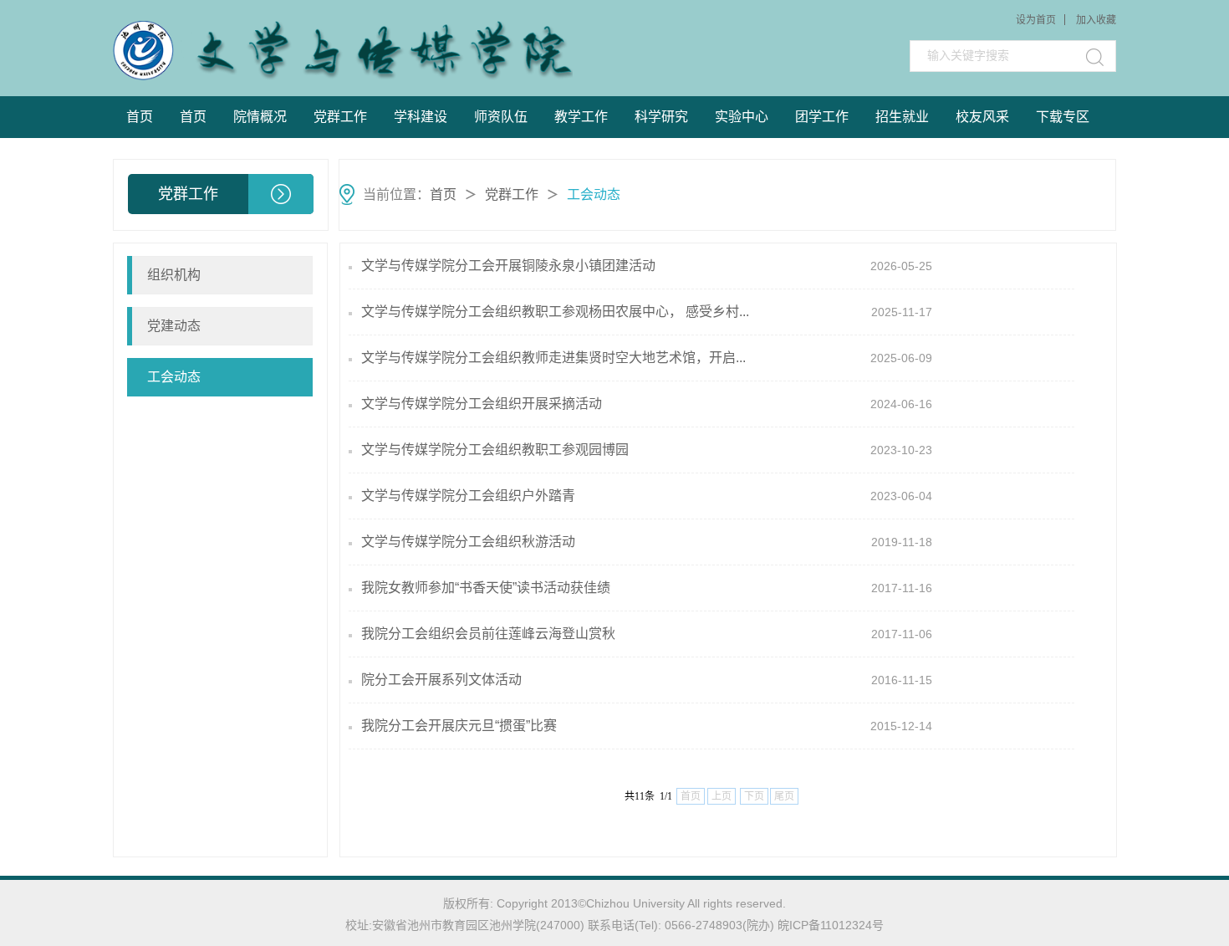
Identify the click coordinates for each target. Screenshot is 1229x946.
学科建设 (420, 117)
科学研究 (661, 117)
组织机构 (174, 275)
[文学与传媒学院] (239, 50)
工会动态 (593, 194)
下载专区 (1062, 117)
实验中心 (741, 117)
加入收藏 (1096, 20)
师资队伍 (501, 117)
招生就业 (902, 117)
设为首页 (1036, 20)
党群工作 (340, 117)
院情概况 (260, 117)
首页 (139, 117)
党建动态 (174, 326)
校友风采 (982, 117)
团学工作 (822, 117)
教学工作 (581, 117)
